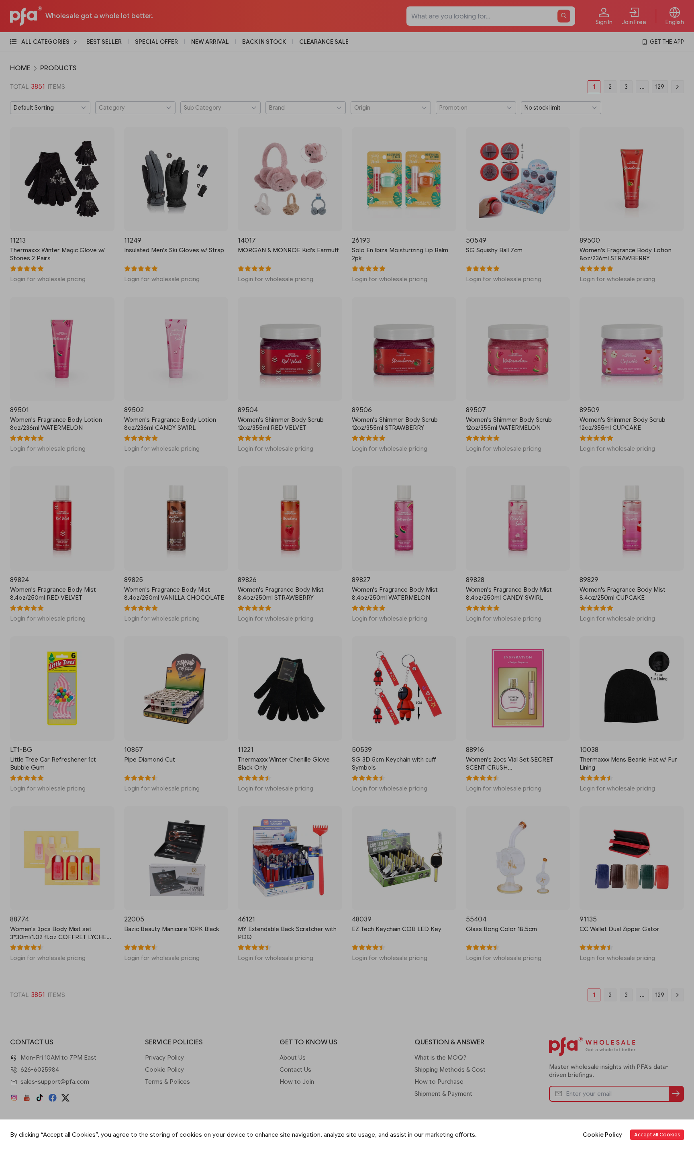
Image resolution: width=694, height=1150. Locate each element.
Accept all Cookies (657, 1135)
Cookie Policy (602, 1134)
